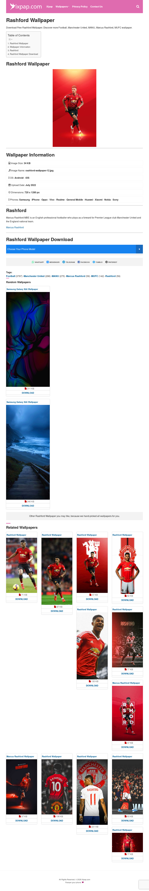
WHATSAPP (39, 262)
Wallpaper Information (20, 46)
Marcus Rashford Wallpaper (126, 682)
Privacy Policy (80, 6)
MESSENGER (54, 262)
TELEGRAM (70, 262)
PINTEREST (112, 262)
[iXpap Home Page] (26, 6)
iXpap (49, 6)
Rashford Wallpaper (19, 43)
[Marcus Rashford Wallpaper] (127, 713)
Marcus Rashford (15, 227)
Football (11, 276)
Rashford (14, 50)
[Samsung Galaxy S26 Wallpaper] (28, 339)
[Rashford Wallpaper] (74, 107)
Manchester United (34, 276)
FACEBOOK (85, 262)
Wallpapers (62, 6)
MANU (56, 276)
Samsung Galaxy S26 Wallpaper (22, 289)
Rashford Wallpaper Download (24, 53)
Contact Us (96, 6)
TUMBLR (98, 262)
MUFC (95, 276)
